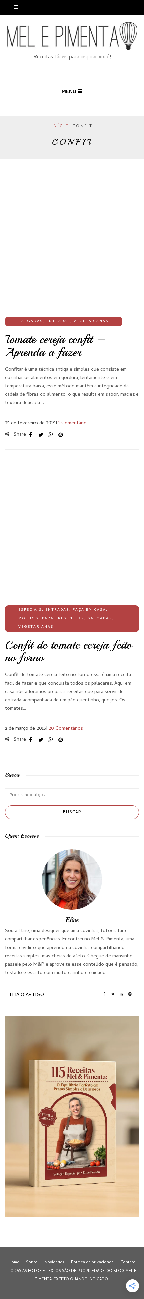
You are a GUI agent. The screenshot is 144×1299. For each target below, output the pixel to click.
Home (13, 1262)
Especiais (30, 610)
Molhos (28, 618)
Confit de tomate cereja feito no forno (68, 651)
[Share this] (30, 434)
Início (61, 126)
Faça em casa (89, 610)
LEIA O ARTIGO (27, 995)
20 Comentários (66, 729)
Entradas (58, 321)
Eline (72, 920)
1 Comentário (72, 423)
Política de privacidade (92, 1262)
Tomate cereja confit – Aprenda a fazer (55, 346)
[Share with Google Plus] (50, 434)
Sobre (32, 1262)
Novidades (54, 1262)
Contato (128, 1262)
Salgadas (30, 321)
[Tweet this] (40, 434)
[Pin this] (60, 434)
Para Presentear (63, 618)
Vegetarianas (91, 321)
